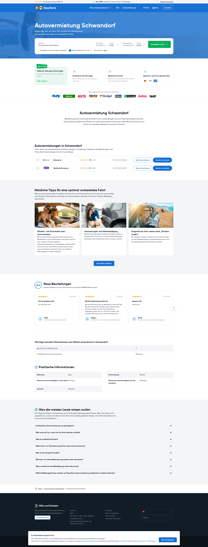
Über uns (73, 510)
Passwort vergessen (112, 513)
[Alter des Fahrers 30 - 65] (70, 50)
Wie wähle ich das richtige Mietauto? (82, 516)
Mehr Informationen (143, 160)
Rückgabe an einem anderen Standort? (53, 50)
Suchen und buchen (162, 160)
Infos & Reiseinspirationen (99, 8)
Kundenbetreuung (129, 8)
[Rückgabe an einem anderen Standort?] (38, 50)
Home (40, 489)
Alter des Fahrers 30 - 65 (80, 50)
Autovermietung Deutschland (54, 489)
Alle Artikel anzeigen (104, 263)
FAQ (117, 8)
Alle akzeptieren (167, 540)
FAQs (72, 513)
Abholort (41, 43)
